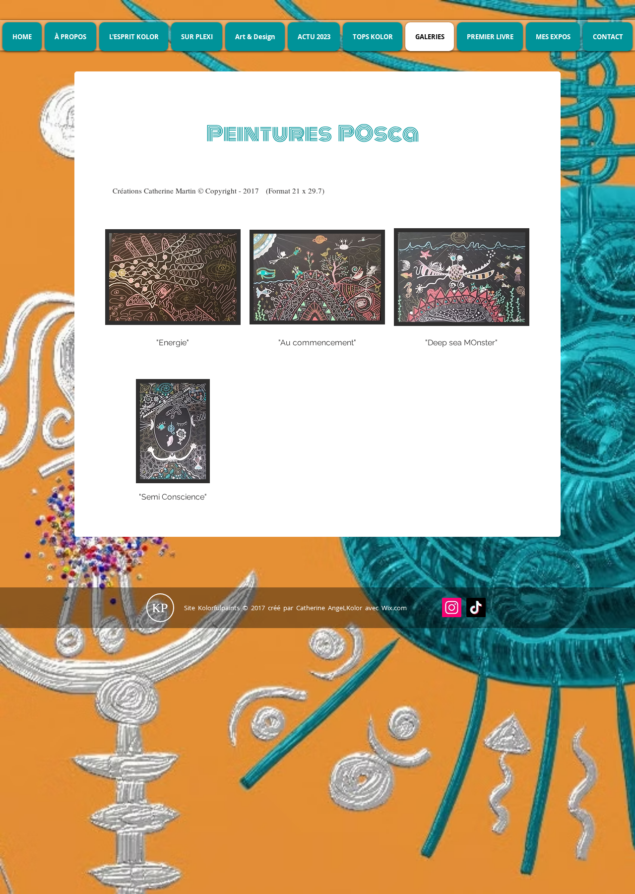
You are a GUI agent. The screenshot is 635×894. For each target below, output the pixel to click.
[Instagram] (451, 607)
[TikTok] (476, 607)
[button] (173, 297)
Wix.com (394, 607)
